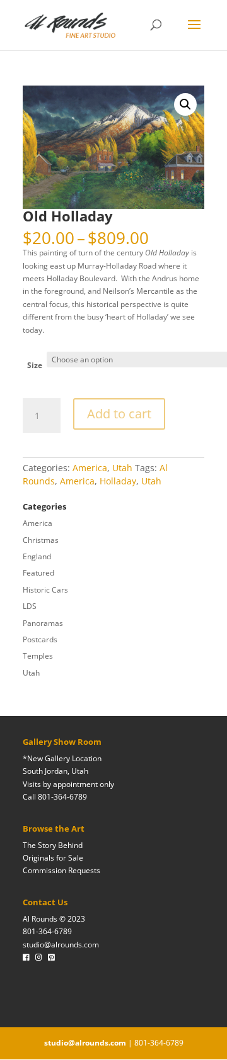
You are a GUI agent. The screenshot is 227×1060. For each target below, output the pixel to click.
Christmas (41, 540)
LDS (30, 606)
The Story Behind (53, 845)
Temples (38, 655)
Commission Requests (61, 870)
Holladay (118, 481)
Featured (38, 572)
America (90, 468)
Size (34, 365)
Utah (122, 468)
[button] (185, 104)
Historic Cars (45, 589)
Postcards (40, 639)
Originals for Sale (53, 857)
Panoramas (43, 623)
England (37, 556)
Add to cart (119, 413)
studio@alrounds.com (61, 944)
